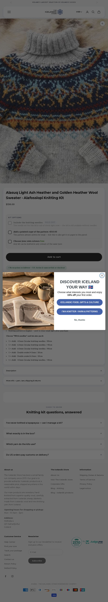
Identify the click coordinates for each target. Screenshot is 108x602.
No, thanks (79, 320)
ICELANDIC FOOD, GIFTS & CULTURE (79, 302)
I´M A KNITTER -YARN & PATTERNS (80, 311)
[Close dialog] (102, 275)
